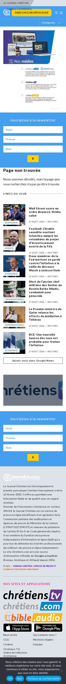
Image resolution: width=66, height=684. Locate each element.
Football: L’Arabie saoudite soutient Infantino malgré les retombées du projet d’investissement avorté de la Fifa (44, 237)
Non (19, 678)
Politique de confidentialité (44, 678)
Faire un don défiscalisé (31, 12)
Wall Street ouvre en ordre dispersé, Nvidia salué (45, 212)
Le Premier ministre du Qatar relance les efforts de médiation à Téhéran (45, 314)
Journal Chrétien (17, 486)
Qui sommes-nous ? (44, 634)
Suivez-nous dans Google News (33, 360)
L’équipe (38, 644)
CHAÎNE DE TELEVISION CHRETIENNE (21, 569)
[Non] (61, 670)
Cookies (8, 644)
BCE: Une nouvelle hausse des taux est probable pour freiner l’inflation (44, 340)
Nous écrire (10, 634)
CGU (6, 639)
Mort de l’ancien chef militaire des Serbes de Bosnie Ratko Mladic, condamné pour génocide (45, 288)
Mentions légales (43, 639)
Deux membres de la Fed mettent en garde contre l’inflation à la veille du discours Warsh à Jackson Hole (44, 263)
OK (10, 678)
